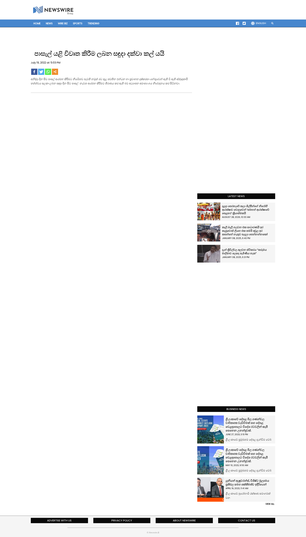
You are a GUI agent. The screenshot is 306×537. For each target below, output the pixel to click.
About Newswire (184, 520)
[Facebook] (34, 72)
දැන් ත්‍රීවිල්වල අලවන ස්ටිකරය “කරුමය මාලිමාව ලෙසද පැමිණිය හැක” (244, 251)
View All (269, 503)
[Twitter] (41, 72)
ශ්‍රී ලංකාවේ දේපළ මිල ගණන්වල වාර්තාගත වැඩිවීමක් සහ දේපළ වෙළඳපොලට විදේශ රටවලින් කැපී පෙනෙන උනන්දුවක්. (247, 425)
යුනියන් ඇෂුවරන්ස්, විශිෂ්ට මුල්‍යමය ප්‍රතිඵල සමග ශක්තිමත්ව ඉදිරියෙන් (248, 482)
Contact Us (246, 520)
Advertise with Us (59, 520)
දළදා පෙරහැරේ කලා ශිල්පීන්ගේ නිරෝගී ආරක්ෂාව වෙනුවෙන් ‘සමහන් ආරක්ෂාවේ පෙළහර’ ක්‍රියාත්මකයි (245, 209)
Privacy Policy (121, 520)
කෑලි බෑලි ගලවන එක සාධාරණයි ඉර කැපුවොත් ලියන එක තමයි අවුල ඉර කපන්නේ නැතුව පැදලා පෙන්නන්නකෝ (245, 230)
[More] (55, 72)
